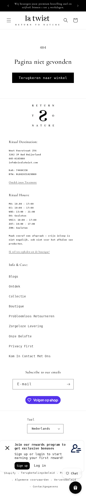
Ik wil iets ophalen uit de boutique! (29, 251)
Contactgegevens (45, 486)
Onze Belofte (20, 336)
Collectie (17, 296)
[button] (9, 20)
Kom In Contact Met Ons (29, 356)
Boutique (16, 306)
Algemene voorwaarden (32, 479)
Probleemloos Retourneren (31, 316)
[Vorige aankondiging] (8, 6)
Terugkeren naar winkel (43, 78)
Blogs (13, 276)
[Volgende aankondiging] (78, 6)
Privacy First (21, 346)
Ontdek (14, 286)
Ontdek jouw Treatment (23, 182)
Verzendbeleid (65, 479)
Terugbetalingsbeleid (38, 473)
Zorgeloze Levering (26, 326)
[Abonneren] (68, 384)
